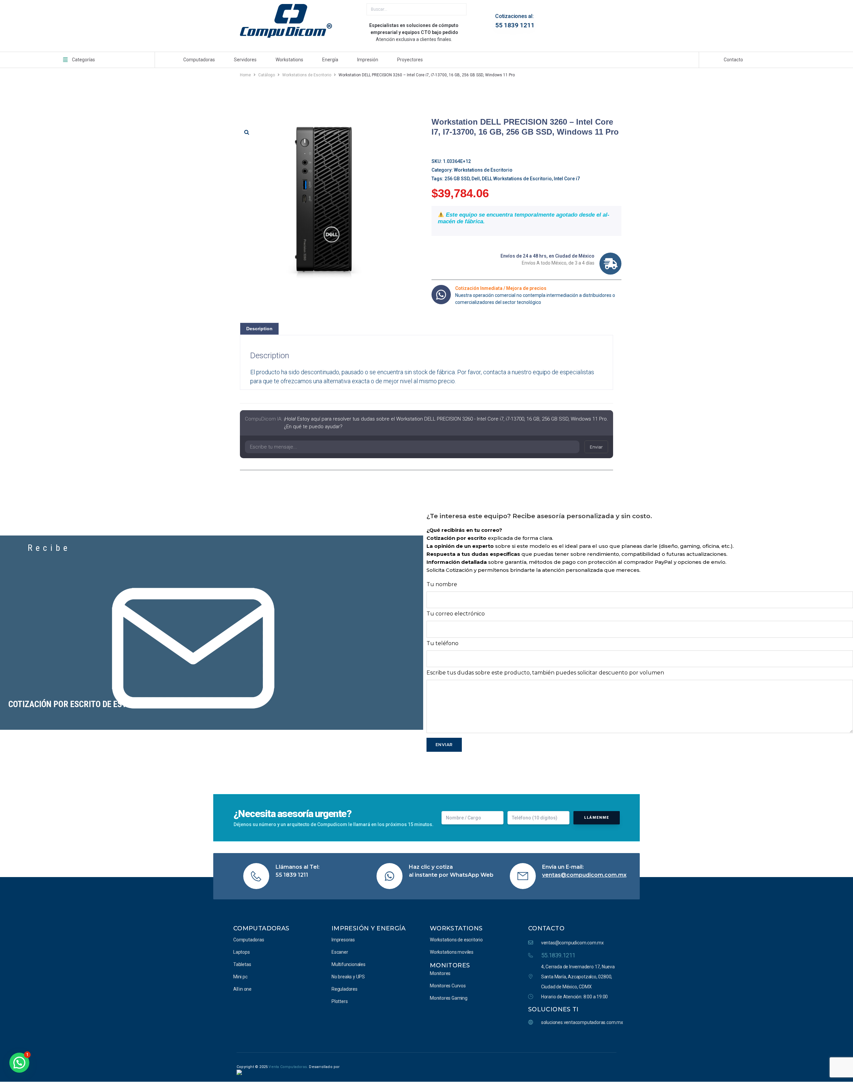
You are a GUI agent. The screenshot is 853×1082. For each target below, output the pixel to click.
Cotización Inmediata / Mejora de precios (500, 288)
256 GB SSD (456, 178)
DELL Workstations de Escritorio (517, 178)
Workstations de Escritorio (306, 75)
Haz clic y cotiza (431, 867)
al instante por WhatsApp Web (451, 875)
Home (245, 75)
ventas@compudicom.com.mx (584, 875)
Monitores (450, 965)
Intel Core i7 (567, 178)
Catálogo (266, 75)
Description (259, 328)
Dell (475, 178)
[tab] (259, 329)
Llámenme (596, 817)
